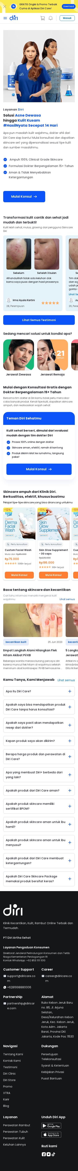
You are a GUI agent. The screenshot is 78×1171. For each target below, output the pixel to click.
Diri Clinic (9, 1074)
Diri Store (9, 1080)
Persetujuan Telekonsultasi (51, 1056)
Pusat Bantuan (51, 1078)
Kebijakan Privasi (52, 1072)
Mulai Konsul (19, 575)
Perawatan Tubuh (15, 1132)
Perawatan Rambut (16, 1125)
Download (68, 6)
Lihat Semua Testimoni (39, 320)
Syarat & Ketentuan (55, 1066)
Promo (7, 1086)
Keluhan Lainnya (14, 1145)
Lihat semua (67, 599)
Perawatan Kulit (14, 1138)
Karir (6, 1099)
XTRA (6, 1093)
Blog (6, 1106)
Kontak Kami (12, 1061)
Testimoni (10, 1067)
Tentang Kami (13, 1054)
